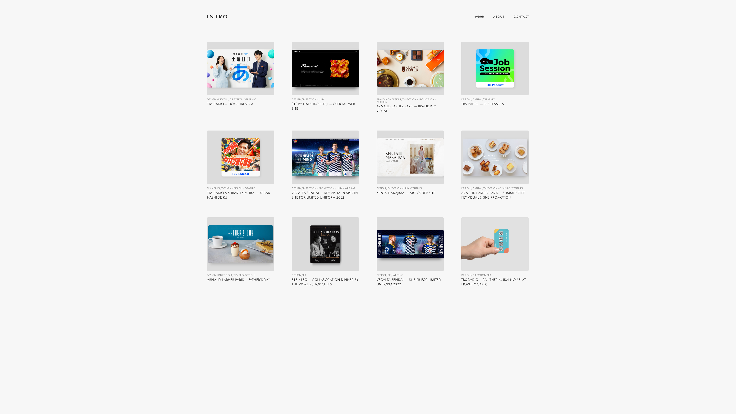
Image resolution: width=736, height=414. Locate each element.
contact (521, 16)
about (498, 16)
